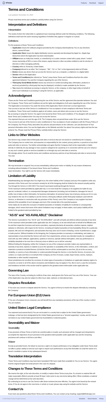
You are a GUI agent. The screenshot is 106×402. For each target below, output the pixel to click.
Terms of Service (92, 398)
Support (101, 3)
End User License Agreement (74, 106)
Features (84, 3)
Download (92, 3)
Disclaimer (82, 398)
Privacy (101, 398)
